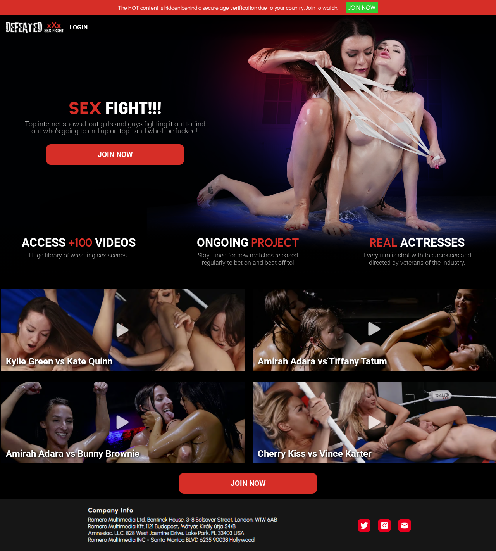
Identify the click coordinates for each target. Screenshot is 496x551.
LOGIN (79, 27)
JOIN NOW (361, 7)
